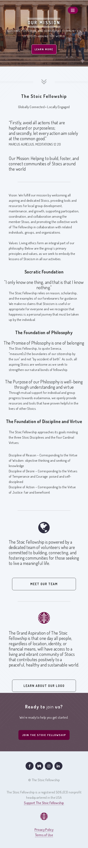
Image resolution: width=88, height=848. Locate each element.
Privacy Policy (44, 829)
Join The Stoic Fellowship (44, 735)
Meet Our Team (44, 584)
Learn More (44, 49)
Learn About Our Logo (44, 686)
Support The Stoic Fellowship (44, 802)
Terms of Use (44, 834)
